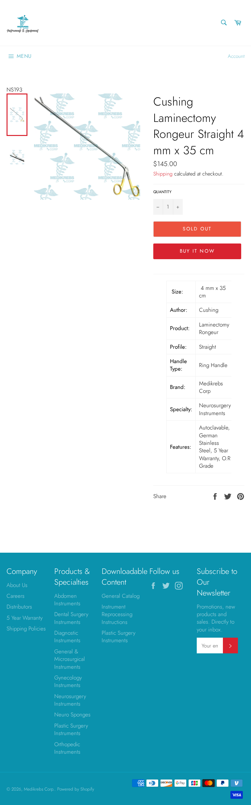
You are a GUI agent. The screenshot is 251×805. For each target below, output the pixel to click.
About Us (17, 585)
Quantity (162, 191)
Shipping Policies (26, 628)
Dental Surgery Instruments (71, 618)
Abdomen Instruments (67, 599)
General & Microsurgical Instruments (69, 659)
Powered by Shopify (75, 789)
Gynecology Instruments (68, 681)
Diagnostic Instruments (67, 636)
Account (236, 56)
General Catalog (121, 596)
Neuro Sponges (72, 714)
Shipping (163, 173)
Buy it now (197, 251)
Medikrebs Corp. (39, 789)
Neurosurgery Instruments (70, 700)
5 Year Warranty (24, 618)
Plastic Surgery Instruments (71, 729)
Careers (16, 596)
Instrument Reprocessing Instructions (117, 614)
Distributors (19, 607)
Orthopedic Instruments (67, 748)
